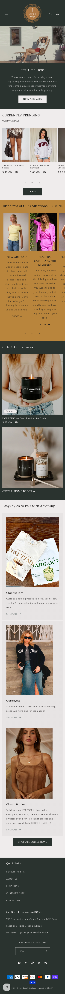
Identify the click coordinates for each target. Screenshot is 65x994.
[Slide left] (25, 182)
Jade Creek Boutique (27, 988)
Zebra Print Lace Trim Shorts (13, 166)
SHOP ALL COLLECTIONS (32, 842)
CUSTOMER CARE (15, 893)
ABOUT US (12, 879)
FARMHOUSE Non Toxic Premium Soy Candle (24, 418)
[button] (6, 13)
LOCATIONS (12, 886)
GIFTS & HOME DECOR (17, 491)
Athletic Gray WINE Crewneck (39, 166)
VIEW (15, 316)
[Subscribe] (46, 951)
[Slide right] (39, 182)
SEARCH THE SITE (15, 872)
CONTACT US (13, 900)
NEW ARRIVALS (32, 99)
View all (32, 191)
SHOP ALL (57, 206)
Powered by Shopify (45, 988)
